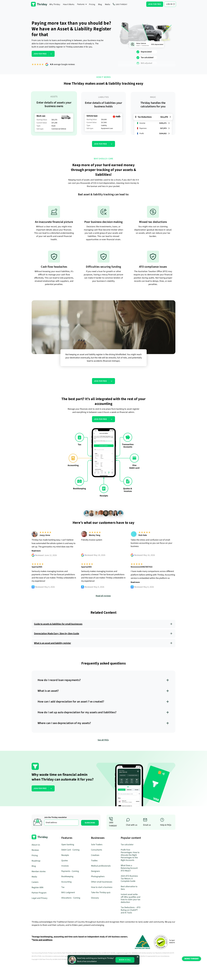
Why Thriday (54, 4)
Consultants (96, 849)
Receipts (65, 855)
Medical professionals (101, 865)
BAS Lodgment (68, 892)
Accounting (66, 881)
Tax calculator (127, 844)
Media (107, 4)
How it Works (68, 4)
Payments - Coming (70, 871)
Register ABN (37, 887)
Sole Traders (96, 844)
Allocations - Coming (70, 897)
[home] (39, 4)
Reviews (35, 850)
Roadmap (36, 860)
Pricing (92, 4)
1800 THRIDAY (121, 4)
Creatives (95, 855)
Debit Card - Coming (70, 849)
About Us (36, 844)
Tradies (94, 860)
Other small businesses (101, 881)
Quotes (64, 860)
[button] (82, 4)
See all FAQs (103, 739)
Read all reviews (103, 595)
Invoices (65, 865)
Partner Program (39, 892)
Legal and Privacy (39, 898)
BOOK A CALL (125, 959)
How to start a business (101, 887)
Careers (35, 882)
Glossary (95, 897)
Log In (169, 4)
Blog (100, 4)
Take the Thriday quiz (100, 892)
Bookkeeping (67, 876)
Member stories (39, 871)
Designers (95, 871)
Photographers (98, 876)
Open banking (67, 844)
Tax (62, 887)
